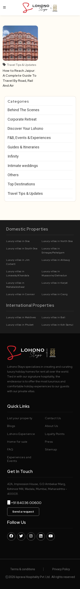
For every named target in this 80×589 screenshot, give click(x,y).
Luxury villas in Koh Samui (57, 324)
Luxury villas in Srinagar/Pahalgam (53, 250)
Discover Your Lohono (25, 128)
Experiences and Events (19, 459)
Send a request (23, 511)
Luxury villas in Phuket (20, 324)
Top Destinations (21, 184)
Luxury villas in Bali (53, 317)
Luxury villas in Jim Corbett (18, 262)
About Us (51, 426)
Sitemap (51, 449)
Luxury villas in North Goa (57, 241)
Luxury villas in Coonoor (20, 294)
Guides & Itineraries (23, 147)
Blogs (11, 426)
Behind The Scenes (23, 110)
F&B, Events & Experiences (29, 137)
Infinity (13, 156)
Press (49, 441)
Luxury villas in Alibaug (56, 260)
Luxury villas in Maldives (21, 317)
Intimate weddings (23, 165)
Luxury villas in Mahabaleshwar (15, 285)
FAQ (10, 449)
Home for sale (17, 441)
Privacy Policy (61, 569)
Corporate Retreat (22, 119)
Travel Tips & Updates (21, 65)
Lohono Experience (21, 434)
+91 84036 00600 (28, 502)
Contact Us (53, 418)
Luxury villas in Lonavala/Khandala (17, 273)
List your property (19, 418)
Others (13, 175)
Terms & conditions (22, 569)
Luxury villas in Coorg (54, 294)
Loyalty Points (54, 434)
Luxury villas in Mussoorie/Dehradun (54, 273)
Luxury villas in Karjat (55, 282)
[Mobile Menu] (4, 8)
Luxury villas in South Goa (22, 248)
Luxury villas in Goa (18, 241)
